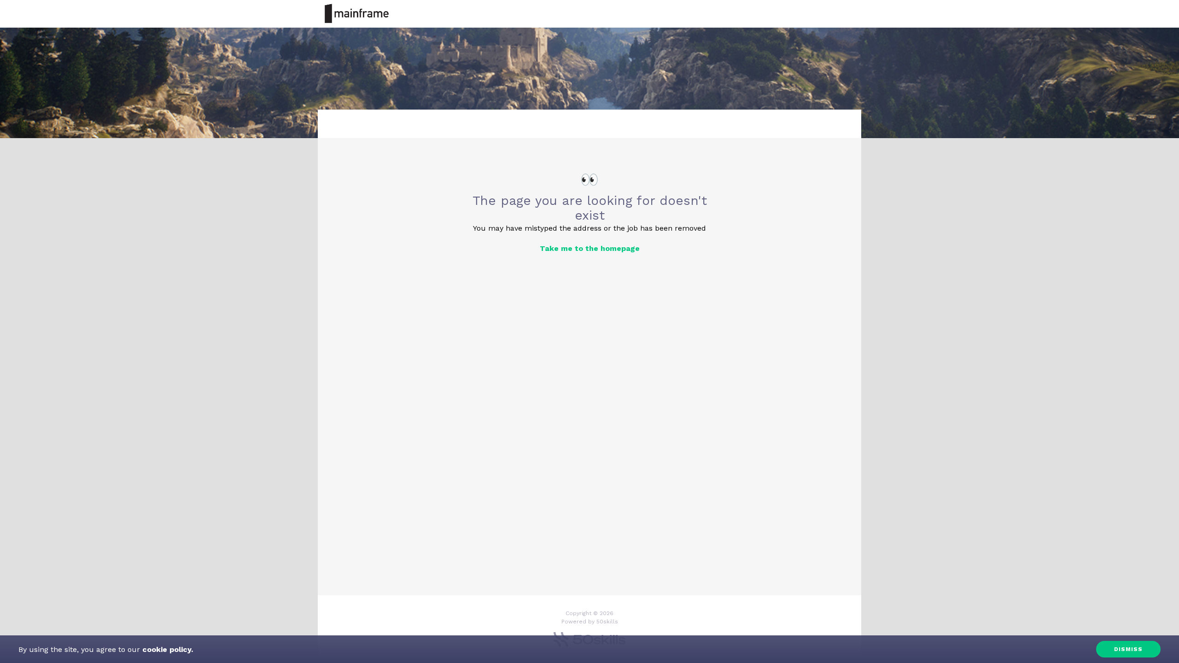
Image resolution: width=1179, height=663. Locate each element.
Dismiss (1128, 649)
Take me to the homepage (590, 248)
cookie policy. (166, 649)
